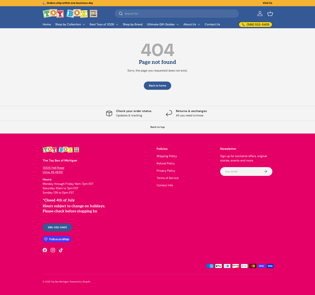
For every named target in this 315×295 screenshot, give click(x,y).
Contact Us (212, 24)
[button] (270, 13)
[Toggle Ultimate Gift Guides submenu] (177, 24)
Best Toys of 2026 (102, 24)
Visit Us (267, 3)
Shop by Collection (68, 24)
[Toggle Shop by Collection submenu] (84, 24)
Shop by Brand (133, 24)
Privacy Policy (166, 171)
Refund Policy (166, 163)
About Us (189, 24)
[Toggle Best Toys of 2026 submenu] (117, 24)
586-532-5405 (57, 227)
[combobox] (177, 13)
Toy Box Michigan (60, 281)
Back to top (157, 127)
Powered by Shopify (80, 281)
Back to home (157, 85)
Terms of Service (168, 178)
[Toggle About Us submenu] (199, 24)
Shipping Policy (167, 156)
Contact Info (165, 185)
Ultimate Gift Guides (161, 24)
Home (47, 24)
